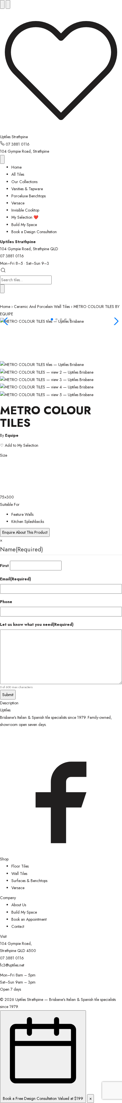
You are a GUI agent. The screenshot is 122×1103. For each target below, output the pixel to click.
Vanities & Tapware (27, 189)
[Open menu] (2, 4)
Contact (17, 926)
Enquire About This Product (24, 532)
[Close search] (2, 288)
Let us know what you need (36, 624)
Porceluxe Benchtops (28, 196)
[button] (52, 319)
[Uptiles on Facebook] (61, 852)
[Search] (8, 4)
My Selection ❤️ (24, 217)
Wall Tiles (19, 873)
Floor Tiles (20, 866)
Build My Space (24, 224)
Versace (17, 203)
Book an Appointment (29, 919)
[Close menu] (2, 159)
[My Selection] (61, 130)
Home (16, 167)
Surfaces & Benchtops (29, 880)
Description (9, 703)
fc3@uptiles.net (12, 965)
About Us (18, 905)
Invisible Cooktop (25, 210)
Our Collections (24, 182)
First (4, 565)
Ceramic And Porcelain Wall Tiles (42, 306)
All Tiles (17, 174)
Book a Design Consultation (34, 232)
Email (15, 579)
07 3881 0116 (17, 144)
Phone (6, 602)
